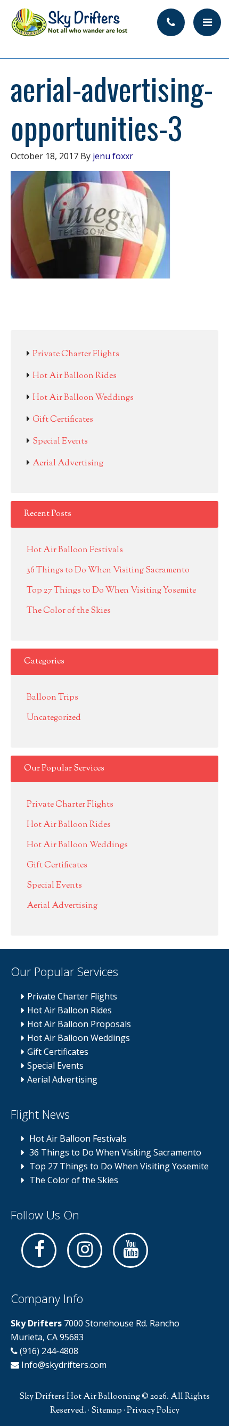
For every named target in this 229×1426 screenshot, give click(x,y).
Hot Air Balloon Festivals (75, 550)
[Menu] (207, 22)
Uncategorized (54, 718)
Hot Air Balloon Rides (74, 376)
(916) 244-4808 (48, 1351)
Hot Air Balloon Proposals (79, 1024)
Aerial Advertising (67, 463)
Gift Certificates (62, 420)
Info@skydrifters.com (64, 1365)
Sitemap (106, 1411)
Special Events (60, 442)
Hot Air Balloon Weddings (83, 398)
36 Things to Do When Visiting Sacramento (108, 570)
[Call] (171, 22)
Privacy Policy (153, 1411)
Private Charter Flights (75, 354)
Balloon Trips (52, 698)
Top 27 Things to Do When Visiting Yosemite (111, 591)
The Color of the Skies (69, 611)
